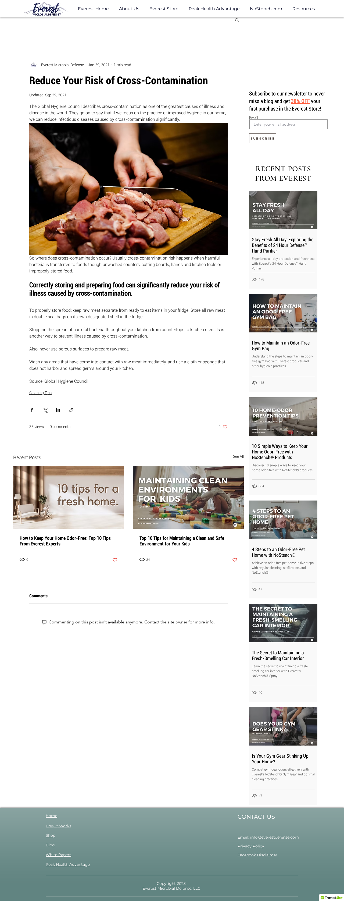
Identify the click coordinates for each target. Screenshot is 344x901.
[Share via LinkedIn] (58, 410)
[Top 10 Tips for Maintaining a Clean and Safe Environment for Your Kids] (188, 497)
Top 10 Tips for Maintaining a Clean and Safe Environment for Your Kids (181, 541)
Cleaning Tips (40, 393)
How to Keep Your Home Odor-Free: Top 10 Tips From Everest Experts (65, 541)
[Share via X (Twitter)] (45, 410)
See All (238, 456)
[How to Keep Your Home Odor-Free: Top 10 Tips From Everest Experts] (68, 497)
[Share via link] (71, 410)
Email (253, 117)
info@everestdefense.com (274, 837)
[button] (303, 8)
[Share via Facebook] (31, 410)
